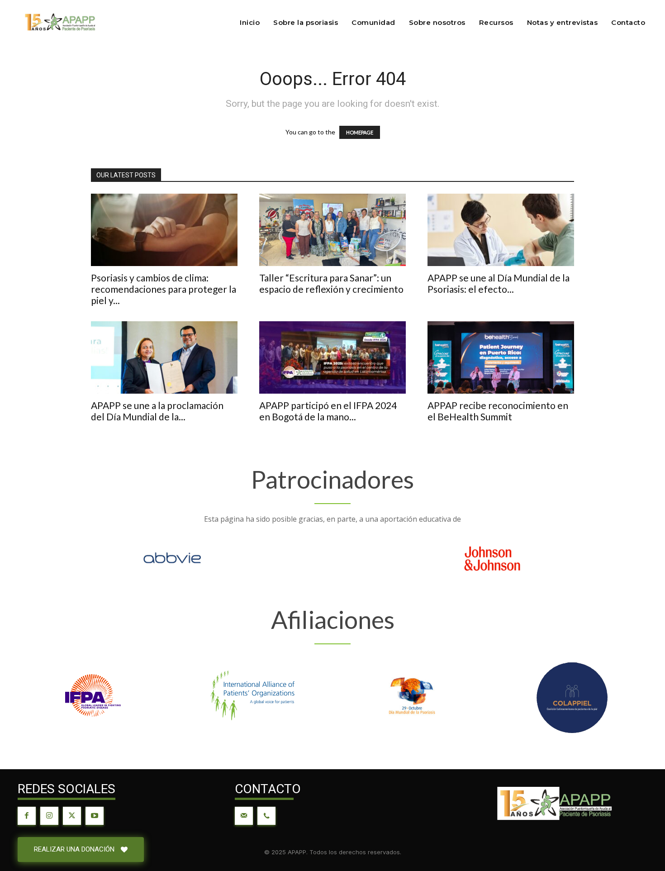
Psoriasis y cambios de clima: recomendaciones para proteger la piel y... (163, 289)
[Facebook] (27, 816)
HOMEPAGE (359, 132)
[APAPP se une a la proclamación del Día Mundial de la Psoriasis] (164, 357)
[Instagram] (49, 816)
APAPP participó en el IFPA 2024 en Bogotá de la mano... (328, 411)
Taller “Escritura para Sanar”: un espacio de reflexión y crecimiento (331, 283)
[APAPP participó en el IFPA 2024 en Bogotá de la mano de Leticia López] (332, 357)
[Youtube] (95, 816)
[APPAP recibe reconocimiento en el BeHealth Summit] (501, 357)
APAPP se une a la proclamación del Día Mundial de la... (157, 411)
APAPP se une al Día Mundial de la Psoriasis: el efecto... (499, 283)
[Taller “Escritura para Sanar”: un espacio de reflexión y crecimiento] (332, 230)
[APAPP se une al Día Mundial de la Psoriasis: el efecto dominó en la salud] (501, 230)
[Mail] (244, 816)
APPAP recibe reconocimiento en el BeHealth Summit (498, 411)
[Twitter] (72, 816)
